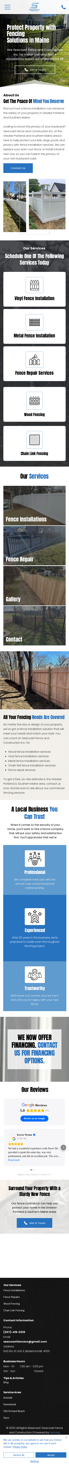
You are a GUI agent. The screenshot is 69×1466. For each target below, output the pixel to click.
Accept (51, 1455)
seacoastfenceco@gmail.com (25, 1342)
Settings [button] (34, 1461)
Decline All (18, 1455)
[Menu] (7, 7)
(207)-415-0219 (14, 1332)
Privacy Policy (20, 1446)
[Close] (64, 1439)
